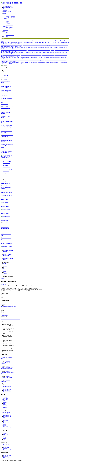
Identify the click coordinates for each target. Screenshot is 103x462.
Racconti (5, 10)
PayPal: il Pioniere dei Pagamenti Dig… (6, 87)
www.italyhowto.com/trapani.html (8, 306)
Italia (4, 268)
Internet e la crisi (7, 449)
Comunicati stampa (7, 388)
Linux (4, 404)
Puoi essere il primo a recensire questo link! (10, 319)
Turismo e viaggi (7, 427)
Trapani (5, 273)
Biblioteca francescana (7, 377)
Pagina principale (7, 412)
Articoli (5, 18)
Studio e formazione (5, 426)
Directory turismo (7, 391)
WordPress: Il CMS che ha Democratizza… (6, 152)
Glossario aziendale (7, 6)
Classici (8, 28)
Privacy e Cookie (7, 457)
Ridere (7, 21)
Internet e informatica (5, 419)
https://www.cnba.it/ (5, 369)
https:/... (3, 359)
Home (4, 13)
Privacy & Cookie (10, 35)
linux (7, 22)
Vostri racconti (9, 27)
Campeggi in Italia (5, 213)
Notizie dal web (9, 25)
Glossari (5, 14)
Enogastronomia (7, 437)
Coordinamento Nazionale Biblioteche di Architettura (7, 368)
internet (7, 20)
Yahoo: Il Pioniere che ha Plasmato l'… (6, 141)
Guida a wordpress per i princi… (7, 255)
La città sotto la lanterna (6, 243)
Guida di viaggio (7, 386)
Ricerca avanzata (7, 11)
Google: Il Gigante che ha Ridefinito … (7, 122)
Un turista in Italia (7, 390)
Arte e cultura (6, 413)
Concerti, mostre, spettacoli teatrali (5, 227)
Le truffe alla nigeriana (6, 445)
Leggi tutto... (3, 381)
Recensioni (5, 8)
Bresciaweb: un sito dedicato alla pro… (5, 182)
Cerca (7, 33)
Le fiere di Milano (5, 206)
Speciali (8, 23)
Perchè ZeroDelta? (7, 455)
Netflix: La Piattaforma (6, 96)
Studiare (5, 438)
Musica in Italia (4, 220)
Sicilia (4, 271)
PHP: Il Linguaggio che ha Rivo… (8, 166)
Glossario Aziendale (10, 16)
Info (4, 31)
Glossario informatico (8, 7)
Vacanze (5, 439)
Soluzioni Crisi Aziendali (6, 192)
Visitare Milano (4, 199)
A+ (1, 278)
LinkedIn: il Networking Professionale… (6, 103)
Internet (5, 402)
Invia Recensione (4, 315)
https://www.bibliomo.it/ (6, 364)
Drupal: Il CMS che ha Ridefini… (8, 162)
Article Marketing (7, 389)
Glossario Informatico (11, 17)
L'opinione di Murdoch (6, 448)
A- (3, 278)
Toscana (5, 435)
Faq (7, 32)
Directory (5, 30)
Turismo (5, 433)
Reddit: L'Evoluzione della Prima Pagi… (6, 76)
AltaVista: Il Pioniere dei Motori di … (6, 131)
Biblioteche (8, 361)
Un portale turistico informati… (8, 251)
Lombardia (5, 434)
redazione (3, 304)
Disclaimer (5, 456)
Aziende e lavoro (7, 415)
